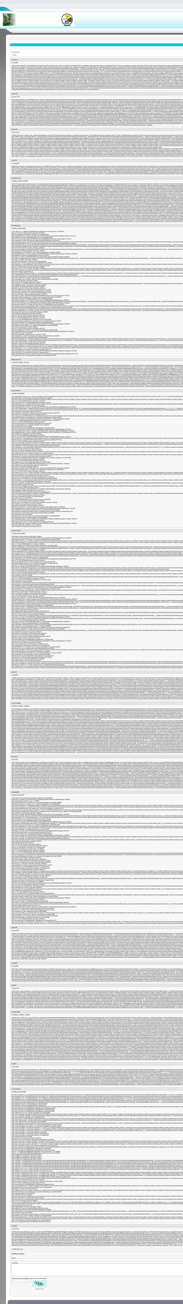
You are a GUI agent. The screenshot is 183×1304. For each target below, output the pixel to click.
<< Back (14, 55)
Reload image (39, 1288)
